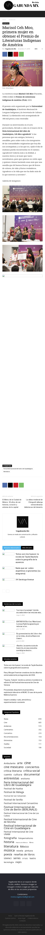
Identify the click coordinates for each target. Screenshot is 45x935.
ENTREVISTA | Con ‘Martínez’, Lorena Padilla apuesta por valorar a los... (28, 623)
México (24, 846)
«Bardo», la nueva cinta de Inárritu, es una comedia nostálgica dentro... (27, 647)
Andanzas (12, 20)
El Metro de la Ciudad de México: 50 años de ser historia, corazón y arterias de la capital (11, 503)
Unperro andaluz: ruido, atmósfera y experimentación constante (17, 701)
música (9, 850)
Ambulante (9, 763)
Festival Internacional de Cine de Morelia (20, 820)
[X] (10, 54)
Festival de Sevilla (13, 799)
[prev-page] (3, 591)
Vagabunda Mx (10, 49)
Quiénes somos (10, 918)
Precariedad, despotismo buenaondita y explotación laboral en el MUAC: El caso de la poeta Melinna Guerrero (23, 692)
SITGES (25, 858)
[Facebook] (4, 54)
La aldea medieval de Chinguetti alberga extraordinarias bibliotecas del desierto (33, 503)
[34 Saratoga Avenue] (8, 582)
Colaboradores (33, 918)
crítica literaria (13, 770)
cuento (8, 774)
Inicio (4, 20)
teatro (33, 858)
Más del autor (27, 548)
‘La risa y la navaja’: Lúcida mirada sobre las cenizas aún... (29, 611)
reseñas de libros (24, 854)
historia (9, 842)
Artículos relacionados (12, 548)
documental (32, 774)
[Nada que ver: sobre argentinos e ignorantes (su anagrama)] (8, 571)
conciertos (32, 767)
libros (31, 842)
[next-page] (7, 591)
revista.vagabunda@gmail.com (22, 897)
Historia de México (22, 842)
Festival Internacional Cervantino (21, 803)
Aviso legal (21, 918)
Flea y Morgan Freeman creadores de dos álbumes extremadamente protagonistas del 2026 (23, 674)
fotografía (10, 838)
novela (19, 850)
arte (20, 763)
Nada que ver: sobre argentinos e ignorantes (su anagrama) (28, 571)
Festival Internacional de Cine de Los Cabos (21, 814)
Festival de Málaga (14, 792)
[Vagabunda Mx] (22, 5)
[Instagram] (22, 903)
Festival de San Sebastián (15, 796)
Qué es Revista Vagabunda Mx (24, 916)
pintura (29, 850)
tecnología (9, 862)
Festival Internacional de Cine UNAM (18, 832)
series (17, 858)
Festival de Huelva (13, 788)
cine (27, 763)
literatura (6, 471)
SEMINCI (8, 858)
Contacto (22, 921)
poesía (8, 854)
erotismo (25, 778)
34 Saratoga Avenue (25, 579)
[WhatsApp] (21, 54)
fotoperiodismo (25, 838)
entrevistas (11, 778)
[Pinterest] (15, 54)
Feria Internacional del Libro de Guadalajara (18, 469)
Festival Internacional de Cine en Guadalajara (20, 826)
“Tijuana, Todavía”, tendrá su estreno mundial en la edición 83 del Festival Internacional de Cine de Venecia (23, 682)
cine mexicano (14, 767)
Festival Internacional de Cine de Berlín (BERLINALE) (20, 808)
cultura (18, 774)
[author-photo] (22, 528)
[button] (4, 14)
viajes (18, 862)
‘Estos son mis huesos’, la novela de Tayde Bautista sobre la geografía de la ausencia (23, 666)
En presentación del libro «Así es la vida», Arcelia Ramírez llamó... (29, 635)
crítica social (31, 770)
